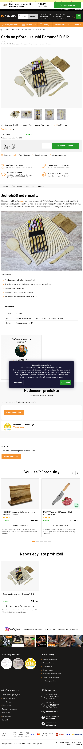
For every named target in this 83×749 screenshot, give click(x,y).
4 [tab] (45, 541)
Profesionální (51, 318)
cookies (59, 367)
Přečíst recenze (19, 427)
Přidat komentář (11, 456)
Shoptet (79, 745)
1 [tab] (33, 541)
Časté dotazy (17, 186)
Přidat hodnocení (13, 412)
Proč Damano (7, 702)
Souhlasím (65, 382)
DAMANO (19, 313)
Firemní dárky (47, 666)
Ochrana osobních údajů (51, 677)
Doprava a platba (18, 9)
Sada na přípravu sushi (24, 323)
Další (76, 25)
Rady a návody (38, 9)
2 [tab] (37, 541)
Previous (72, 473)
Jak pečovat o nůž (8, 698)
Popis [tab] (5, 186)
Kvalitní (25, 318)
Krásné (19, 318)
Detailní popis (6, 129)
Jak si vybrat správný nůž (11, 695)
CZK (54, 9)
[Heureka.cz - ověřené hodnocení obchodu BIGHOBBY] (30, 663)
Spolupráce (6, 713)
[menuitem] (10, 24)
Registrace (78, 9)
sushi (56, 125)
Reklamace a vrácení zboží (52, 674)
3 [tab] (41, 541)
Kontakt (5, 720)
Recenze (29, 9)
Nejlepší (43, 318)
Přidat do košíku (66, 145)
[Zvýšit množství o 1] (50, 146)
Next (77, 473)
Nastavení (18, 382)
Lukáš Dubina (76, 742)
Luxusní (36, 318)
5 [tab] (49, 541)
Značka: (46, 44)
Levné (30, 318)
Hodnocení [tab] (30, 186)
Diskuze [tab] (41, 186)
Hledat (32, 16)
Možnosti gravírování (50, 659)
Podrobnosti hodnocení (29, 44)
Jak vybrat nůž (6, 9)
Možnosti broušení (49, 663)
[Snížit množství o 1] (43, 146)
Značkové (60, 318)
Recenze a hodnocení (9, 709)
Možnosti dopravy (23, 155)
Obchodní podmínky (49, 681)
